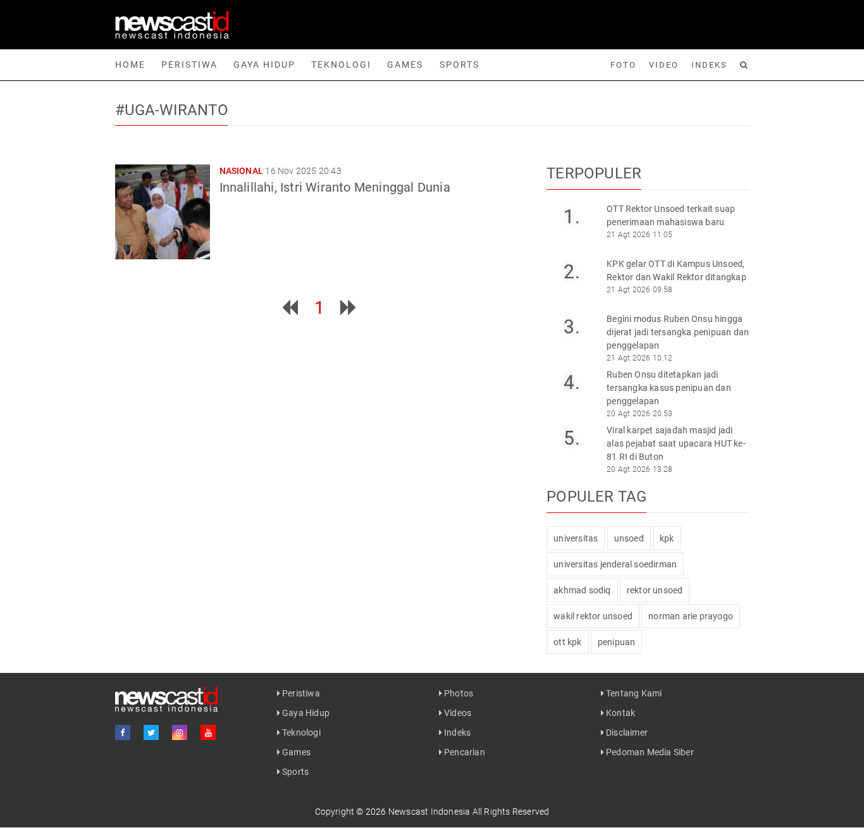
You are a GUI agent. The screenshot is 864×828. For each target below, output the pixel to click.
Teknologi (341, 64)
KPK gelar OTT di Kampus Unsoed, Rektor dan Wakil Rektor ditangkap (676, 270)
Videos (456, 713)
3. (571, 327)
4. (571, 382)
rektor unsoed (655, 590)
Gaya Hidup (264, 64)
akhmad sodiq (581, 590)
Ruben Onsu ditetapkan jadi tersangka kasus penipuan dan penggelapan (669, 387)
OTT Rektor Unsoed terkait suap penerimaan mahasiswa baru (671, 215)
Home (130, 64)
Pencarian (463, 752)
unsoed (629, 538)
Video (664, 65)
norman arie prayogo (690, 616)
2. (571, 272)
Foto (623, 65)
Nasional (241, 171)
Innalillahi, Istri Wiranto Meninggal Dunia (334, 187)
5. (571, 438)
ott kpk (567, 642)
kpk (667, 538)
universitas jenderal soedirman (615, 564)
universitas (575, 538)
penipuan (617, 642)
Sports (459, 64)
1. (571, 217)
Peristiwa (189, 64)
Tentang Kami (633, 693)
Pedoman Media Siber (649, 752)
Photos (457, 693)
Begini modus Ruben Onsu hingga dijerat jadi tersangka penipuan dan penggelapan (678, 332)
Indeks (709, 65)
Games (405, 64)
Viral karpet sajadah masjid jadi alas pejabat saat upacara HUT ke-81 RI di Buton (676, 443)
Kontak (619, 713)
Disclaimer (626, 732)
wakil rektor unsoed (593, 616)
